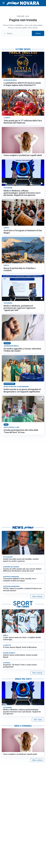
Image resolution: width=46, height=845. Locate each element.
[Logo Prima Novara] (23, 3)
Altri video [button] (38, 720)
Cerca (38, 33)
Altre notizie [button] (37, 596)
